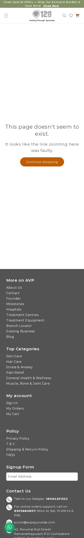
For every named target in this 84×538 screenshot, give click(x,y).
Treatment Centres (22, 315)
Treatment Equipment (25, 320)
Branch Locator (19, 326)
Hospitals (13, 309)
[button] (6, 15)
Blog (10, 337)
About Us (14, 287)
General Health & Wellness (28, 378)
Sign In (12, 403)
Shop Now (51, 5)
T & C (10, 444)
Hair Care (13, 362)
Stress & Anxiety (19, 367)
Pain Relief (15, 372)
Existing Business (20, 331)
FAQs (10, 455)
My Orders (15, 408)
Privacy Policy (17, 438)
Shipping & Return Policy (27, 449)
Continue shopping (42, 162)
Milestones (15, 304)
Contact (13, 293)
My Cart (12, 414)
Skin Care (14, 356)
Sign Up (68, 476)
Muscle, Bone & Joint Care (28, 383)
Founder (13, 298)
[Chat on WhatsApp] (9, 527)
